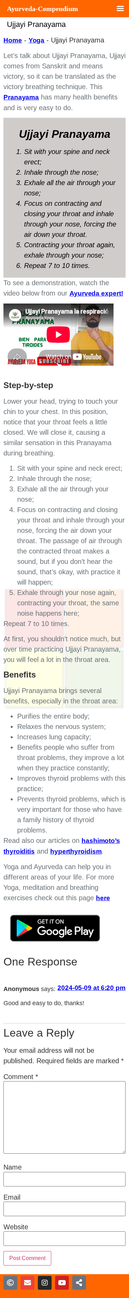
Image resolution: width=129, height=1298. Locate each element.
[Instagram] (45, 1283)
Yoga (37, 40)
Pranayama (21, 97)
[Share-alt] (79, 1283)
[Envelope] (27, 1283)
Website (15, 1226)
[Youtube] (62, 1283)
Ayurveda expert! (96, 293)
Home (12, 40)
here (103, 898)
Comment (20, 1076)
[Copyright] (10, 1283)
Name (12, 1167)
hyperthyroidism (76, 851)
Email (11, 1197)
